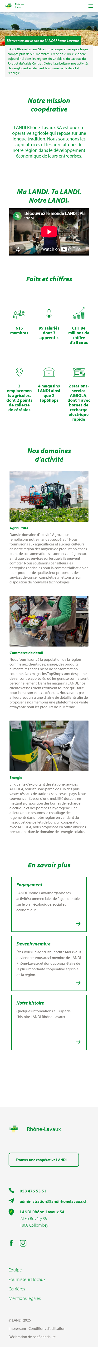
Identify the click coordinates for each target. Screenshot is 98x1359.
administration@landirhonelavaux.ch (54, 1201)
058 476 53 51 (33, 1191)
